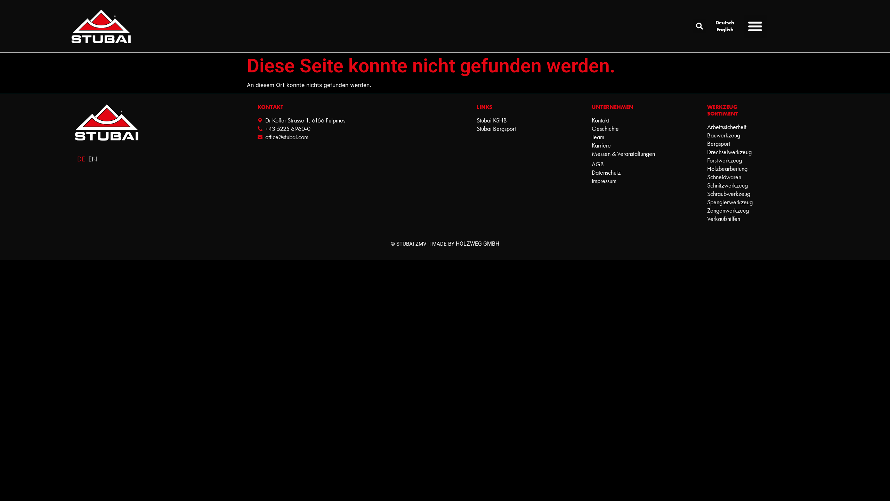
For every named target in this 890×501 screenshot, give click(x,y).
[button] (699, 26)
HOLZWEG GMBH (477, 243)
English (725, 29)
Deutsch (724, 22)
